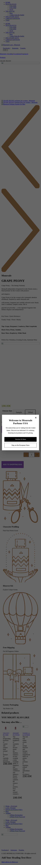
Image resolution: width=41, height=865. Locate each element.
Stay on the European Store (20, 445)
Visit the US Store (20, 439)
